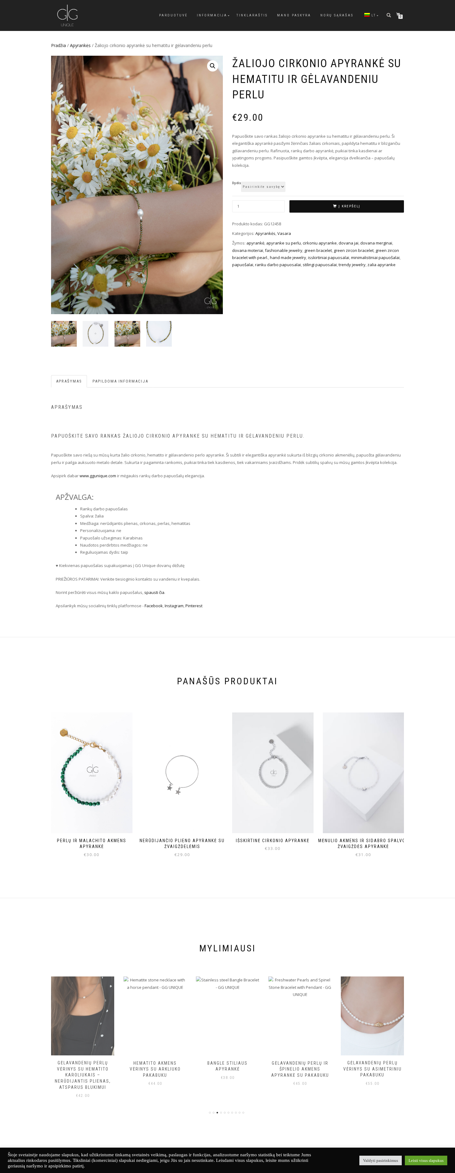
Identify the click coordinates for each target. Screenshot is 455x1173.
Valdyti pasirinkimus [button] (380, 1160)
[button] (212, 65)
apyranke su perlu (283, 243)
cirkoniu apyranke (320, 243)
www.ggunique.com (98, 475)
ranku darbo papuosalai (278, 264)
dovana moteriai (247, 250)
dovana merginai (376, 243)
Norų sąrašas (336, 15)
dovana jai (348, 243)
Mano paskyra (294, 15)
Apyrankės (80, 45)
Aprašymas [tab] (69, 381)
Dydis (236, 183)
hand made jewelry (288, 257)
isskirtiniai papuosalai (328, 257)
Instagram (174, 605)
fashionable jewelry (283, 250)
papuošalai (242, 264)
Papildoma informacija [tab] (120, 381)
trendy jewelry (352, 264)
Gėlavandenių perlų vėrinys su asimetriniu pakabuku (300, 1068)
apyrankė (255, 243)
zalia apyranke (381, 264)
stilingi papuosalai (320, 264)
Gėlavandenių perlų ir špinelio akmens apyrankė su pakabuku (228, 1069)
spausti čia (154, 592)
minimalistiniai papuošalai (375, 257)
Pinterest (194, 605)
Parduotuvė (173, 15)
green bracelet (318, 250)
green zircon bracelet (354, 250)
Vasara (284, 233)
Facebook (154, 605)
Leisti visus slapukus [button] (426, 1160)
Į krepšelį (349, 206)
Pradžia (58, 45)
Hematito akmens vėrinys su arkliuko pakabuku (82, 1069)
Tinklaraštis (252, 15)
